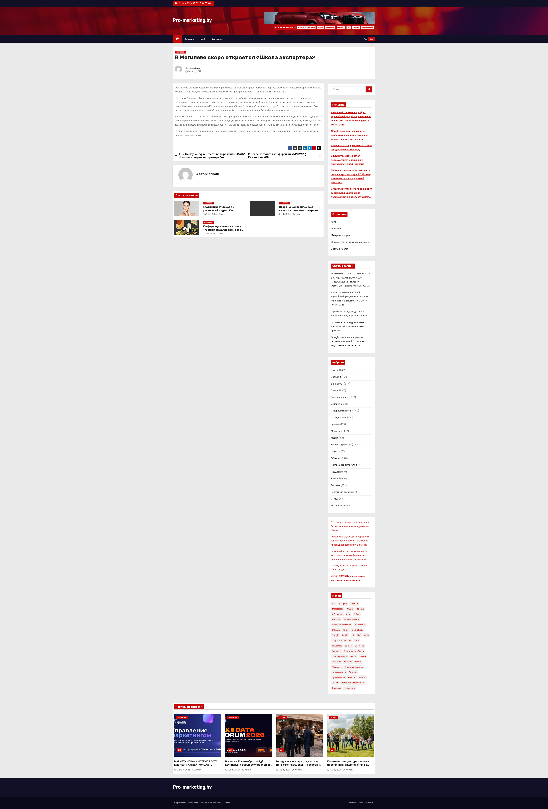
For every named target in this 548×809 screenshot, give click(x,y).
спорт (335, 682)
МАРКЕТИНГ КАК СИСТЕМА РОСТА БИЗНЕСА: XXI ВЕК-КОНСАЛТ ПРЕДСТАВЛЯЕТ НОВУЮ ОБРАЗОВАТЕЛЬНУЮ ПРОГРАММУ (195, 766)
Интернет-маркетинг (342, 410)
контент (348, 661)
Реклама (335, 485)
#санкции (360, 624)
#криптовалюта (351, 619)
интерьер (336, 661)
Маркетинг (336, 431)
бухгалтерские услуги (354, 651)
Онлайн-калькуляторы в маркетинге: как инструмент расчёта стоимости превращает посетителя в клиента (350, 540)
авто (356, 640)
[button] (365, 39)
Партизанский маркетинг (344, 465)
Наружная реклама (341, 444)
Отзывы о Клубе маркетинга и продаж (351, 242)
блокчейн (359, 645)
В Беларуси (337, 383)
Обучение (180, 52)
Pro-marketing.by (192, 20)
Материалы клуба (340, 235)
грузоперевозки (339, 656)
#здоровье (337, 614)
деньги (353, 656)
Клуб (202, 39)
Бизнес (335, 370)
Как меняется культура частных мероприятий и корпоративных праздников (347, 326)
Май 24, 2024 (210, 214)
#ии (348, 614)
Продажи (336, 471)
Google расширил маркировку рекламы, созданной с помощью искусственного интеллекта (349, 135)
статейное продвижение (352, 682)
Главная (189, 39)
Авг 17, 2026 (234, 769)
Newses (208, 802)
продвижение (367, 27)
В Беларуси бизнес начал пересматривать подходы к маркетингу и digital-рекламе (347, 160)
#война (360, 608)
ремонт (356, 27)
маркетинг (330, 27)
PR (353, 635)
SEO (348, 27)
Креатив (335, 424)
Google (335, 635)
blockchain (357, 630)
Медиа (334, 437)
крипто (358, 661)
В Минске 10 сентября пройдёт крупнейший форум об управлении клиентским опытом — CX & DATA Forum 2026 (247, 766)
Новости (335, 451)
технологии (349, 688)
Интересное (337, 404)
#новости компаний (306, 27)
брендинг (336, 651)
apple (346, 630)
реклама (340, 27)
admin (196, 68)
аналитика (337, 645)
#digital (343, 603)
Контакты (216, 39)
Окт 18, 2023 (285, 214)
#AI (334, 603)
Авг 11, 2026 (285, 769)
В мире (335, 390)
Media (345, 635)
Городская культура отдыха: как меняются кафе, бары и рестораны (298, 763)
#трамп (336, 630)
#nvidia (354, 603)
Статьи (334, 498)
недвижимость (339, 672)
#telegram (337, 608)
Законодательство (340, 397)
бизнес (320, 27)
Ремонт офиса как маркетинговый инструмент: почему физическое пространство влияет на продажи (349, 555)
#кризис (336, 619)
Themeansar (224, 802)
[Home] (177, 39)
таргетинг (336, 688)
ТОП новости (338, 505)
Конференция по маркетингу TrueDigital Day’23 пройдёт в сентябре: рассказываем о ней (223, 230)
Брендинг (336, 377)
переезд (353, 672)
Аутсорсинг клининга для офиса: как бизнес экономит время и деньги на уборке (350, 526)
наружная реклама (354, 666)
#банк (350, 608)
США (366, 635)
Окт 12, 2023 (209, 233)
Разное (335, 478)
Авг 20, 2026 (184, 769)
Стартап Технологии (341, 640)
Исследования (338, 417)
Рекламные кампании (342, 492)
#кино (357, 614)
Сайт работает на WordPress (186, 802)
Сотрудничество (339, 249)
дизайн (363, 656)
